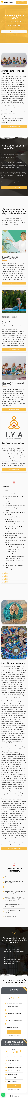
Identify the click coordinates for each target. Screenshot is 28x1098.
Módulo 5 (6, 582)
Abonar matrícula (14, 1032)
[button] (14, 490)
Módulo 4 (7, 579)
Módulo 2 (6, 573)
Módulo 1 (6, 491)
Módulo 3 (6, 576)
